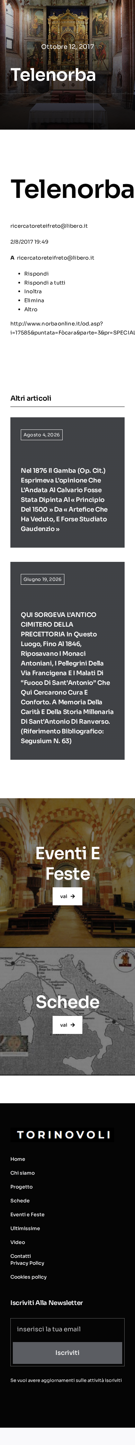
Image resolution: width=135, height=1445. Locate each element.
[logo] (62, 1130)
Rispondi (36, 273)
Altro (30, 309)
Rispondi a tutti (45, 282)
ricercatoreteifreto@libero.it (49, 226)
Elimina (34, 300)
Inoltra (33, 291)
